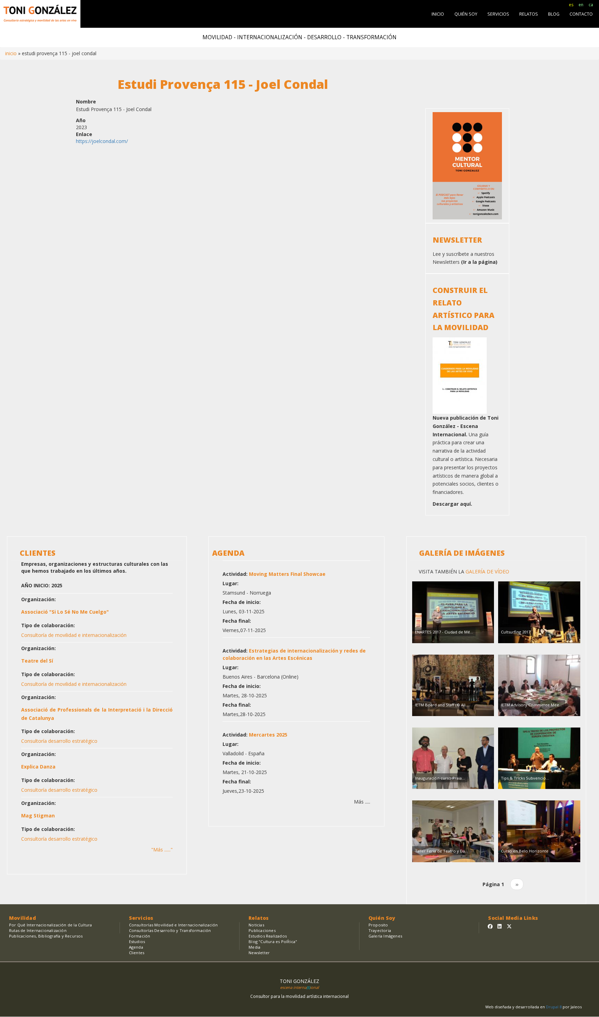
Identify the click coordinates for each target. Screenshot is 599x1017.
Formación (139, 936)
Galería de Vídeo (486, 571)
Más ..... (362, 801)
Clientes (137, 952)
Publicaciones (262, 930)
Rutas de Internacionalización (38, 930)
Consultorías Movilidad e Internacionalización (173, 924)
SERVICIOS (498, 14)
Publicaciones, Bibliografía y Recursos (46, 936)
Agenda (136, 947)
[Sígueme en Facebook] (490, 926)
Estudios (137, 941)
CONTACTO (581, 14)
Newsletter (259, 952)
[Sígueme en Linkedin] (499, 926)
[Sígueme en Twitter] (509, 926)
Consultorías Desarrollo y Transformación (170, 930)
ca (591, 5)
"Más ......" (162, 849)
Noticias (256, 924)
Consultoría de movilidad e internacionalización (74, 635)
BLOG (553, 14)
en (581, 5)
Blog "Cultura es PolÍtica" (273, 941)
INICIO (438, 14)
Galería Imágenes (385, 936)
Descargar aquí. (452, 504)
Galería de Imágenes (462, 553)
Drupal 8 (554, 1006)
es (571, 5)
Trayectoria (379, 930)
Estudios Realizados (268, 936)
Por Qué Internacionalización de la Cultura (50, 924)
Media (254, 947)
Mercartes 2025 (268, 734)
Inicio (11, 53)
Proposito (378, 924)
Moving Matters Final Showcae (287, 574)
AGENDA (228, 553)
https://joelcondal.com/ (102, 141)
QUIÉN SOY (465, 14)
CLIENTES (37, 553)
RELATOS (528, 14)
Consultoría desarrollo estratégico (59, 741)
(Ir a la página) (479, 262)
